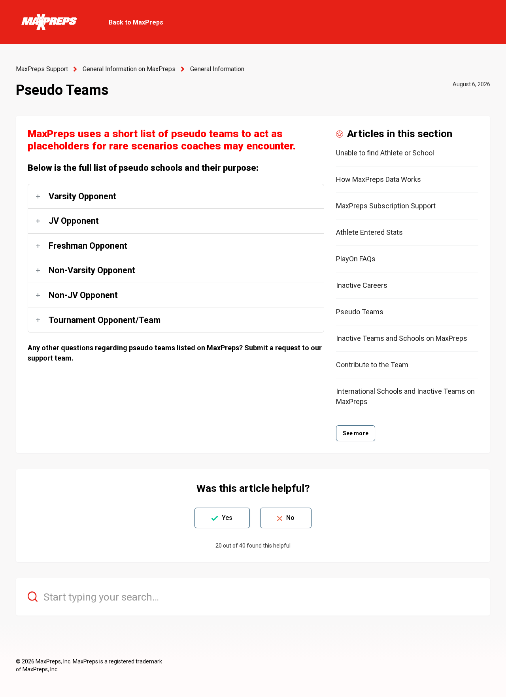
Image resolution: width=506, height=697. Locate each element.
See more (355, 433)
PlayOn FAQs (356, 259)
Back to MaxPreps (136, 22)
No (290, 517)
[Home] (49, 22)
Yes (227, 517)
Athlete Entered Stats (369, 232)
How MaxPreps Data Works (378, 179)
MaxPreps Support (42, 69)
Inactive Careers (361, 285)
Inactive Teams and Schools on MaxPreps (401, 338)
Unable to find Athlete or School (385, 153)
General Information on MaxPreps (129, 69)
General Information (217, 69)
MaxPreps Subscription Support (386, 206)
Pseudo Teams (359, 312)
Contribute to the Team (372, 365)
